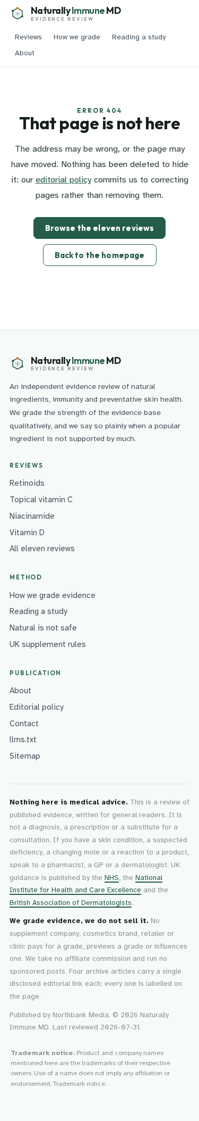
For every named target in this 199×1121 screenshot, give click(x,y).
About (24, 52)
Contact (24, 723)
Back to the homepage (100, 255)
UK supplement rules (48, 644)
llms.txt (23, 739)
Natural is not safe (43, 628)
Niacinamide (32, 516)
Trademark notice (79, 1084)
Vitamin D (27, 532)
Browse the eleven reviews (99, 228)
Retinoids (27, 483)
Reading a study (139, 36)
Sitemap (25, 756)
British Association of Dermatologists (71, 902)
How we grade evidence (53, 595)
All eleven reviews (42, 548)
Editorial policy (36, 707)
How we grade (77, 36)
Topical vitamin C (41, 499)
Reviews (28, 36)
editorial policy (63, 179)
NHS (112, 877)
